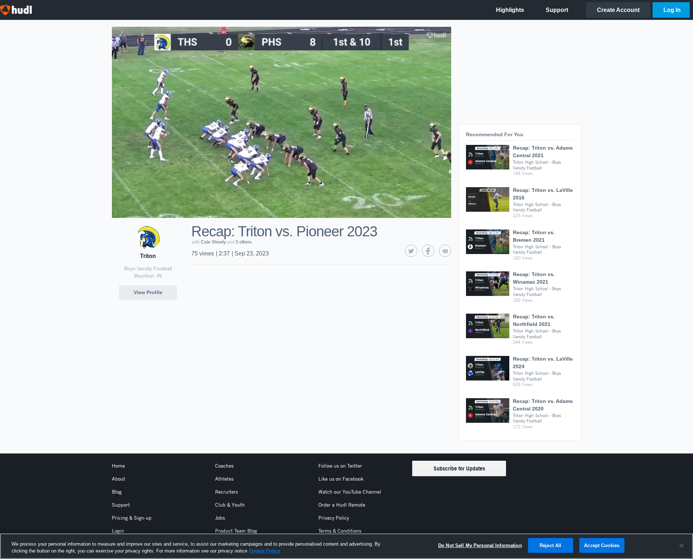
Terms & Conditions (339, 531)
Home (118, 466)
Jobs (220, 518)
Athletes (224, 479)
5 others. (244, 242)
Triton (148, 256)
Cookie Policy (264, 551)
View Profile (148, 292)
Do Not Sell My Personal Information (480, 545)
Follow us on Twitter (340, 466)
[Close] (681, 546)
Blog (117, 492)
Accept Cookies (601, 545)
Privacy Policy (333, 518)
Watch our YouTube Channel (349, 492)
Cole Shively (213, 242)
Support (121, 505)
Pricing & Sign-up (132, 518)
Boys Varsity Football (148, 268)
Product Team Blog (236, 531)
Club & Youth (230, 505)
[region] (346, 546)
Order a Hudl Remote (341, 505)
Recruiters (226, 492)
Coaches (224, 466)
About (118, 479)
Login (118, 531)
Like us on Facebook (340, 479)
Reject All (550, 545)
